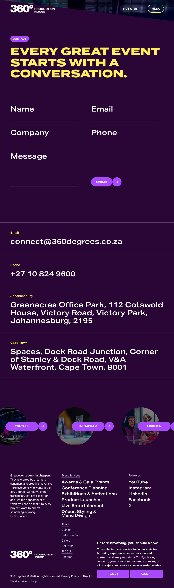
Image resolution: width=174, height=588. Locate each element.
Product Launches (82, 499)
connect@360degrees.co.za (66, 241)
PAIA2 (84, 576)
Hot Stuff (67, 546)
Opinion (66, 530)
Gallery (66, 540)
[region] (129, 559)
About (65, 524)
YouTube (138, 482)
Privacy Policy (70, 576)
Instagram (139, 487)
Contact (67, 557)
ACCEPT (146, 573)
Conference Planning (85, 487)
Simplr (34, 581)
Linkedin (137, 493)
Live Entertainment (83, 505)
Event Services (71, 475)
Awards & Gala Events (85, 482)
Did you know (70, 535)
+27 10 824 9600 (43, 274)
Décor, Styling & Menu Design (79, 513)
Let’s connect (18, 516)
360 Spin (67, 551)
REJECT (113, 573)
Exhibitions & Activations (89, 493)
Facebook (139, 499)
